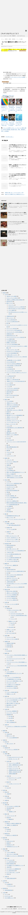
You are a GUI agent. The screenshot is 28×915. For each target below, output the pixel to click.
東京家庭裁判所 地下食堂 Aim (13, 515)
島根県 (4, 730)
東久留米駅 (9, 547)
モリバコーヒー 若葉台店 (12, 461)
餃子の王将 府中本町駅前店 (12, 490)
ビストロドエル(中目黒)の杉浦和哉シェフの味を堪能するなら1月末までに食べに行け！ (17, 175)
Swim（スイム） (10, 467)
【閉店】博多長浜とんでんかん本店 (14, 477)
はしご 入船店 (9, 720)
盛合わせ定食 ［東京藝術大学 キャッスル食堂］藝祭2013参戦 (11, 109)
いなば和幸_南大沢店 (11, 340)
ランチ (11, 77)
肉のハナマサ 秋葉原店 (11, 580)
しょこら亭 (9, 383)
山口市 (6, 882)
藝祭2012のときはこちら (8, 95)
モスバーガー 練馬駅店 (12, 565)
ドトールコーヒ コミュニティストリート (15, 658)
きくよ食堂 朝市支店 (11, 870)
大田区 (6, 606)
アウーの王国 (9, 401)
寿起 (7, 445)
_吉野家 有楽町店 (10, 581)
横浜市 (6, 814)
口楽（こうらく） (10, 318)
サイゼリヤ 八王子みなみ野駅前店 (13, 363)
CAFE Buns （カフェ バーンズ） (13, 420)
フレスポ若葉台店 (10, 470)
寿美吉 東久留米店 (10, 545)
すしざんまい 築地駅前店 (12, 711)
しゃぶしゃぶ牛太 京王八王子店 (13, 370)
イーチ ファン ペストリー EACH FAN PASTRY (16, 441)
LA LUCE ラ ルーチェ (11, 487)
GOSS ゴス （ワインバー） (12, 578)
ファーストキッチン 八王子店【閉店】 (14, 332)
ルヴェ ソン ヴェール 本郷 (17, 128)
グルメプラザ (9, 660)
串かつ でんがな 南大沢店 (12, 395)
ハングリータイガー (11, 815)
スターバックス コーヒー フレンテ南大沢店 (15, 337)
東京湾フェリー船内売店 (12, 835)
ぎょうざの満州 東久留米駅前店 (13, 557)
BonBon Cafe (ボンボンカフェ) (14, 757)
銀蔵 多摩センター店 (11, 705)
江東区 (6, 724)
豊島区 (6, 669)
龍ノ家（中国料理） (11, 495)
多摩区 (8, 809)
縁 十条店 (8, 651)
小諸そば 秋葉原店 (10, 576)
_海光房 (8, 867)
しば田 (8, 429)
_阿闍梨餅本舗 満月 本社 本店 (14, 770)
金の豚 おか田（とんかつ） (12, 355)
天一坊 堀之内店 (10, 369)
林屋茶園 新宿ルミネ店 (11, 686)
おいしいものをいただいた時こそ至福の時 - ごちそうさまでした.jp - (14, 908)
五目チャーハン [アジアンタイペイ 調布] (17, 212)
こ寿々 (8, 831)
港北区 (8, 817)
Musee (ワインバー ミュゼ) (14, 777)
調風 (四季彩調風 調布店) (12, 447)
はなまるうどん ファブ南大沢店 (13, 351)
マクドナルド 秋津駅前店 (12, 594)
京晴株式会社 (9, 333)
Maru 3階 (10, 718)
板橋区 (6, 653)
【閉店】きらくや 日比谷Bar (12, 404)
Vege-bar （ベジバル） (13, 766)
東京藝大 (9, 129)
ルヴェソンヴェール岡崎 (13, 763)
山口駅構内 (9, 884)
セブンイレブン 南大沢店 (12, 328)
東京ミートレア (10, 303)
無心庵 (8, 829)
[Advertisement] (14, 15)
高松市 (6, 792)
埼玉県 (4, 746)
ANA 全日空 (11, 627)
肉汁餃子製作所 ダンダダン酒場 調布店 (15, 427)
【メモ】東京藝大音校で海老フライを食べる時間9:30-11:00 (19, 123)
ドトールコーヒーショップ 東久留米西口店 (15, 550)
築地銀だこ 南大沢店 (11, 342)
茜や (7, 323)
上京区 (8, 755)
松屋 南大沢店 (9, 301)
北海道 (4, 849)
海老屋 (8, 843)
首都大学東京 (9, 391)
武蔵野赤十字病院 (10, 643)
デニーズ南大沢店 (10, 384)
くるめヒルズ (9, 552)
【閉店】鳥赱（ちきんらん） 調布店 (14, 410)
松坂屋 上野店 (10, 523)
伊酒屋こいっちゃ (10, 694)
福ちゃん (10, 533)
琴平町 (6, 796)
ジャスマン (9, 499)
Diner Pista (12, 623)
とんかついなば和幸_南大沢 (12, 321)
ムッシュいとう (11, 779)
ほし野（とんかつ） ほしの (12, 349)
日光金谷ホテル (10, 844)
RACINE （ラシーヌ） (13, 759)
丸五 (7, 573)
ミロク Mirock (9, 440)
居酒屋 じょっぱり (10, 629)
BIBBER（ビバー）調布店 (12, 434)
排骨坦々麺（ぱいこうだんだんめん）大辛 (14, 192)
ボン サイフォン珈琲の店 (12, 600)
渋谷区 (6, 690)
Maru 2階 (10, 716)
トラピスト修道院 (10, 852)
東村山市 (6, 589)
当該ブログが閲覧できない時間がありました (14, 194)
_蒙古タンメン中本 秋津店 (12, 593)
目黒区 (6, 635)
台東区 (6, 521)
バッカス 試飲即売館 (12, 737)
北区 (5, 649)
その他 (4, 892)
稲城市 (6, 458)
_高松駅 (8, 793)
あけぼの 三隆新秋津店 (11, 596)
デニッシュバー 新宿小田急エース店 (14, 681)
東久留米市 (7, 543)
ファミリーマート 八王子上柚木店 (13, 330)
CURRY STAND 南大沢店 (12, 390)
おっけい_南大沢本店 (11, 319)
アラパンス (9, 436)
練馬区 (6, 563)
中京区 (8, 776)
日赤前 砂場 (9, 645)
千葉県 (4, 740)
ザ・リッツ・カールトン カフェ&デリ (16, 519)
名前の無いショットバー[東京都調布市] (15, 415)
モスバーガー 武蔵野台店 (12, 501)
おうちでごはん (8, 896)
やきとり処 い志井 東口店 (12, 406)
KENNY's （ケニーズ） (11, 418)
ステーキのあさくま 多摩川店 (13, 806)
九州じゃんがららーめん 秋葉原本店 (14, 574)
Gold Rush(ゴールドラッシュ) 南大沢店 (16, 306)
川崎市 (6, 804)
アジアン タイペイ (10, 455)
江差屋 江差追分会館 (11, 878)
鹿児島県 (4, 888)
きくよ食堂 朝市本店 (11, 861)
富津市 (6, 741)
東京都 (12, 129)
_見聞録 (8, 431)
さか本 (8, 481)
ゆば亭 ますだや (10, 841)
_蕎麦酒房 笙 (11, 811)
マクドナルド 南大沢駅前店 (12, 344)
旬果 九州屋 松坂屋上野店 (13, 525)
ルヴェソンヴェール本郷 (19, 77)
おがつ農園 (9, 506)
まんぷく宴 (9, 463)
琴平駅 (8, 798)
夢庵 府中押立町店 (10, 485)
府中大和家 (9, 511)
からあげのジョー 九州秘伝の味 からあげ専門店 (16, 726)
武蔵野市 (6, 641)
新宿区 (6, 675)
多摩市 (6, 696)
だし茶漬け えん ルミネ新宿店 (13, 684)
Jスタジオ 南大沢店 (10, 362)
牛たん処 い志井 (10, 408)
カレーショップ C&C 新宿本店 (13, 677)
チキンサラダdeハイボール (15, 183)
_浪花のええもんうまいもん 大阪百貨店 (15, 587)
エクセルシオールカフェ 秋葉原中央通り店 (15, 571)
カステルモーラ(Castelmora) (16, 613)
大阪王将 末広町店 (10, 569)
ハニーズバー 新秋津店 (11, 598)
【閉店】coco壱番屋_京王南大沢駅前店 (15, 299)
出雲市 (6, 732)
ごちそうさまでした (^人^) (9, 33)
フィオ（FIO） (10, 377)
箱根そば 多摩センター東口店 (13, 703)
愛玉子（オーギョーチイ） (12, 536)
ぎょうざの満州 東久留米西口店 (13, 554)
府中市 (6, 480)
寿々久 (8, 438)
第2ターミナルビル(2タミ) (13, 610)
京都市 (6, 753)
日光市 (6, 839)
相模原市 (6, 821)
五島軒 (8, 874)
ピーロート (12, 611)
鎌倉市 (6, 827)
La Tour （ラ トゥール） (13, 768)
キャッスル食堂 (7, 128)
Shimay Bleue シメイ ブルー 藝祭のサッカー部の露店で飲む (4, 123)
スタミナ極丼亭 (11, 310)
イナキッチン (9, 460)
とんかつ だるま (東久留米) (12, 561)
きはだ (8, 788)
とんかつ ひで (9, 452)
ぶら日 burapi (9, 508)
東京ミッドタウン (10, 517)
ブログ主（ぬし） (9, 136)
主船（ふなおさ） (10, 743)
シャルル (8, 386)
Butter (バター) (10, 397)
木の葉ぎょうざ (10, 488)
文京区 (4, 129)
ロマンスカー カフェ (11, 682)
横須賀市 (6, 833)
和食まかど (9, 393)
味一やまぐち (11, 886)
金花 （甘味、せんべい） (12, 548)
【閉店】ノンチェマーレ (12, 417)
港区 (5, 514)
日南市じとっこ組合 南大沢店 (13, 379)
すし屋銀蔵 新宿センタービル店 (13, 679)
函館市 (6, 858)
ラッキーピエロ (10, 860)
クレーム (6, 894)
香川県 (4, 790)
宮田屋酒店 (9, 714)
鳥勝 (7, 450)
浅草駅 (8, 531)
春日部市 (6, 747)
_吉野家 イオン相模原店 (11, 825)
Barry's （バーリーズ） (11, 424)
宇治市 (6, 786)
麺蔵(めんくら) (10, 413)
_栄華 (8, 509)
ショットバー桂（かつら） (12, 422)
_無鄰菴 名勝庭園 (12, 773)
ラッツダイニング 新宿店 (12, 688)
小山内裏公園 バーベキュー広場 (13, 360)
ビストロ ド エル (10, 637)
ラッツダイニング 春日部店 (12, 749)
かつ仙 (11, 624)
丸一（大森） (9, 631)
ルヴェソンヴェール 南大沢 (12, 298)
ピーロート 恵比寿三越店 (12, 692)
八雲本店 (8, 734)
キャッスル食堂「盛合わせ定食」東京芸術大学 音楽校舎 (11, 123)
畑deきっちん (9, 707)
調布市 (6, 399)
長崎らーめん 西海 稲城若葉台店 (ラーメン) (15, 472)
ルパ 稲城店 (9, 468)
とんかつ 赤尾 (9, 671)
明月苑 (8, 411)
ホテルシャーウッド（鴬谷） (12, 539)
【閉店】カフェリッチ (11, 403)
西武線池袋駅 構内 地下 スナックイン (14, 673)
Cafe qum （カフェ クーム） (12, 541)
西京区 (8, 782)
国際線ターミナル (12, 621)
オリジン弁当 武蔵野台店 (12, 497)
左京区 (8, 761)
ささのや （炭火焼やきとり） (13, 537)
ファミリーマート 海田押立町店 (13, 483)
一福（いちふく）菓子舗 (12, 854)
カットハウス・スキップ (12, 712)
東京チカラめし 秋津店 (11, 591)
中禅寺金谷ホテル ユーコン (12, 846)
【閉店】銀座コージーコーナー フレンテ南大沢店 (17, 356)
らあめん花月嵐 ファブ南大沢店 (13, 365)
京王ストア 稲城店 (10, 474)
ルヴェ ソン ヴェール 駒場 (12, 639)
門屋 (7, 492)
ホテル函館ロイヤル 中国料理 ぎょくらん (15, 865)
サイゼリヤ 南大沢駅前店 (12, 353)
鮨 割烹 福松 (9, 646)
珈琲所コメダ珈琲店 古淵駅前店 (13, 823)
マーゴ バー (12, 619)
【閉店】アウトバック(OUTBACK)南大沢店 (15, 381)
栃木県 (4, 837)
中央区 (6, 709)
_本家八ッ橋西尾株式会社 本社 (14, 764)
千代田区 (6, 567)
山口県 (4, 880)
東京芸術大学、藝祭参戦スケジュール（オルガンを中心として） (4, 109)
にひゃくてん (11, 305)
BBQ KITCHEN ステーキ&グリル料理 (16, 308)
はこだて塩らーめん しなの (12, 872)
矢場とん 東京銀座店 (11, 722)
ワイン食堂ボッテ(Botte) (12, 559)
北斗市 (6, 850)
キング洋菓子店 (10, 339)
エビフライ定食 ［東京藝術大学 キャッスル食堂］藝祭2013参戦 (19, 109)
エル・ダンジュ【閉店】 (12, 701)
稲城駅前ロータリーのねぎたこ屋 (13, 475)
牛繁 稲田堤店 (9, 808)
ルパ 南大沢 (9, 367)
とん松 (8, 454)
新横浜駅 (10, 819)
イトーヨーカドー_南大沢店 (12, 388)
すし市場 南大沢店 (10, 376)
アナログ (8, 448)
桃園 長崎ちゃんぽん (11, 433)
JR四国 (6, 800)
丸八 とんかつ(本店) (11, 633)
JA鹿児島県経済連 (8, 890)
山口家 (8, 494)
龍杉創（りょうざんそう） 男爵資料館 (14, 856)
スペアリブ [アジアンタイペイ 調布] (16, 221)
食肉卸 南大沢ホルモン (11, 335)
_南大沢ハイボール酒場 (11, 296)
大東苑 (8, 465)
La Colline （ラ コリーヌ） (13, 783)
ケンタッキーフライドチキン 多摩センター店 (16, 698)
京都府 (4, 752)
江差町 (6, 876)
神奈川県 (4, 802)
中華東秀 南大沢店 (10, 316)
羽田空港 (8, 608)
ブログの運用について (9, 897)
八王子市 (6, 294)
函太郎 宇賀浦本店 (10, 863)
